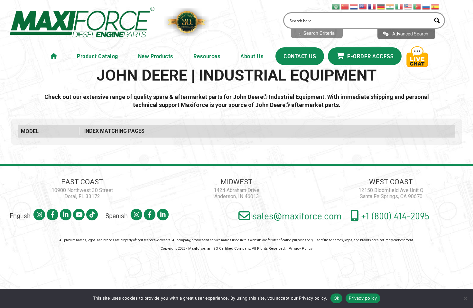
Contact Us (299, 56)
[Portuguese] (417, 6)
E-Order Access (370, 56)
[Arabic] (336, 6)
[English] (363, 6)
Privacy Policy (300, 248)
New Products (155, 56)
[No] (465, 298)
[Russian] (426, 6)
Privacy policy (312, 298)
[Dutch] (354, 6)
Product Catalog (97, 56)
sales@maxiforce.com (296, 216)
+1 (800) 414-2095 (394, 216)
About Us (252, 56)
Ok (336, 298)
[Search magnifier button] (436, 20)
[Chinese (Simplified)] (345, 6)
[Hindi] (390, 6)
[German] (381, 6)
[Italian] (399, 6)
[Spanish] (435, 6)
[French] (372, 6)
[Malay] (408, 6)
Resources (207, 56)
